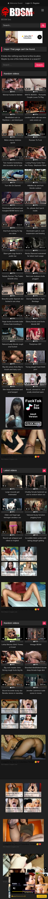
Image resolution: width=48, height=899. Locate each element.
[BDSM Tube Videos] (19, 12)
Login (27, 3)
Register (36, 3)
